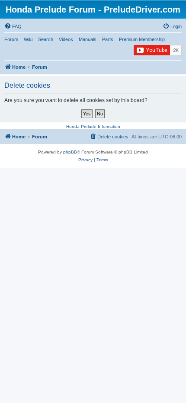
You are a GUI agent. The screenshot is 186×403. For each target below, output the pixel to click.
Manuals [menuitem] (87, 39)
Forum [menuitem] (11, 39)
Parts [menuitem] (107, 39)
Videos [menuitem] (66, 39)
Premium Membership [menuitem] (142, 39)
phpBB (70, 152)
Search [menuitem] (45, 39)
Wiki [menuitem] (28, 39)
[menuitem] (13, 26)
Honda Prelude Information (93, 126)
